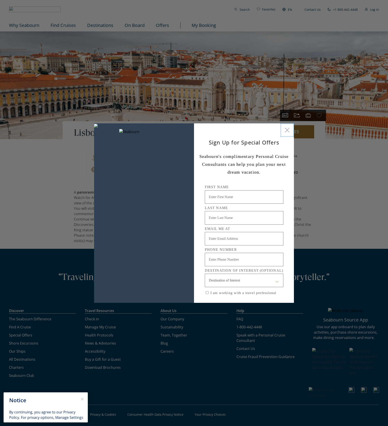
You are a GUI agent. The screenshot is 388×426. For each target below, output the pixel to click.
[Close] (287, 130)
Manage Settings (69, 417)
